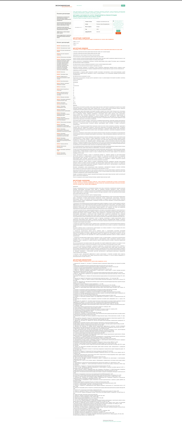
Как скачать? (79, 5)
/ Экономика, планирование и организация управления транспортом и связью (64, 130)
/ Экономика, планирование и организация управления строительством (63, 134)
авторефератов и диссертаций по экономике (112, 421)
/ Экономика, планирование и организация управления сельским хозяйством (64, 125)
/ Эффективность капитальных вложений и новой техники (63, 77)
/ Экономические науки (63, 45)
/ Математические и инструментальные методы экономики (62, 93)
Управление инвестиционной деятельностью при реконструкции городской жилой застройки (64, 28)
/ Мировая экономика (63, 97)
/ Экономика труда (62, 74)
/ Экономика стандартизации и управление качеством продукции (63, 118)
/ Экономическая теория (63, 48)
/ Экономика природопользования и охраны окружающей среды (63, 114)
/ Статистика (61, 86)
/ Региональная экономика (64, 57)
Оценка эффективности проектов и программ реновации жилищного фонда (64, 36)
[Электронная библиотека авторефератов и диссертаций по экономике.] (64, 6)
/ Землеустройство (62, 143)
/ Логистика (61, 72)
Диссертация (118, 28)
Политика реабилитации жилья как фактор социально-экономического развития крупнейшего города (64, 24)
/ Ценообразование (62, 81)
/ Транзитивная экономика (64, 122)
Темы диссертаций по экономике (80, 11)
